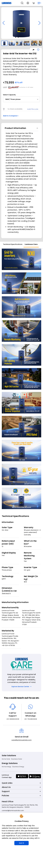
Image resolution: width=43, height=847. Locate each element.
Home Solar (6, 759)
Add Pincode (32, 109)
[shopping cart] (33, 3)
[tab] (13, 244)
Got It (21, 843)
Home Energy (6, 767)
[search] (22, 3)
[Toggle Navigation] (39, 3)
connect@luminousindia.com (13, 810)
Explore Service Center (20, 686)
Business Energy (18, 767)
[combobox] (21, 99)
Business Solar (16, 759)
